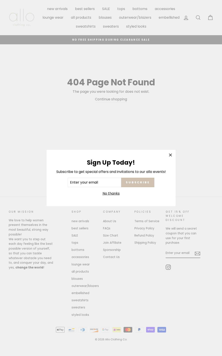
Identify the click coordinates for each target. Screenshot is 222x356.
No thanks (111, 193)
